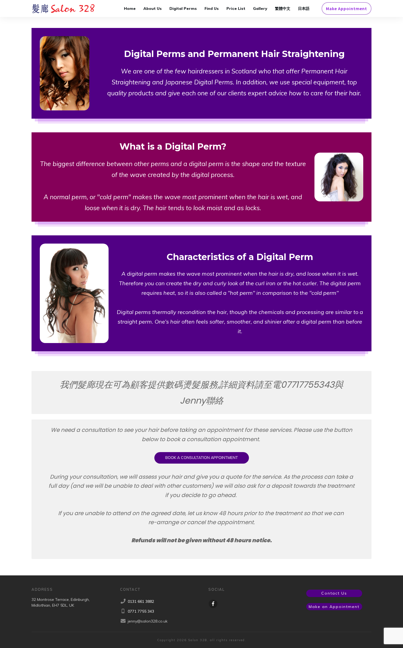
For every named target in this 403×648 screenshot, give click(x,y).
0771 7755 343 (141, 611)
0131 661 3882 (141, 601)
